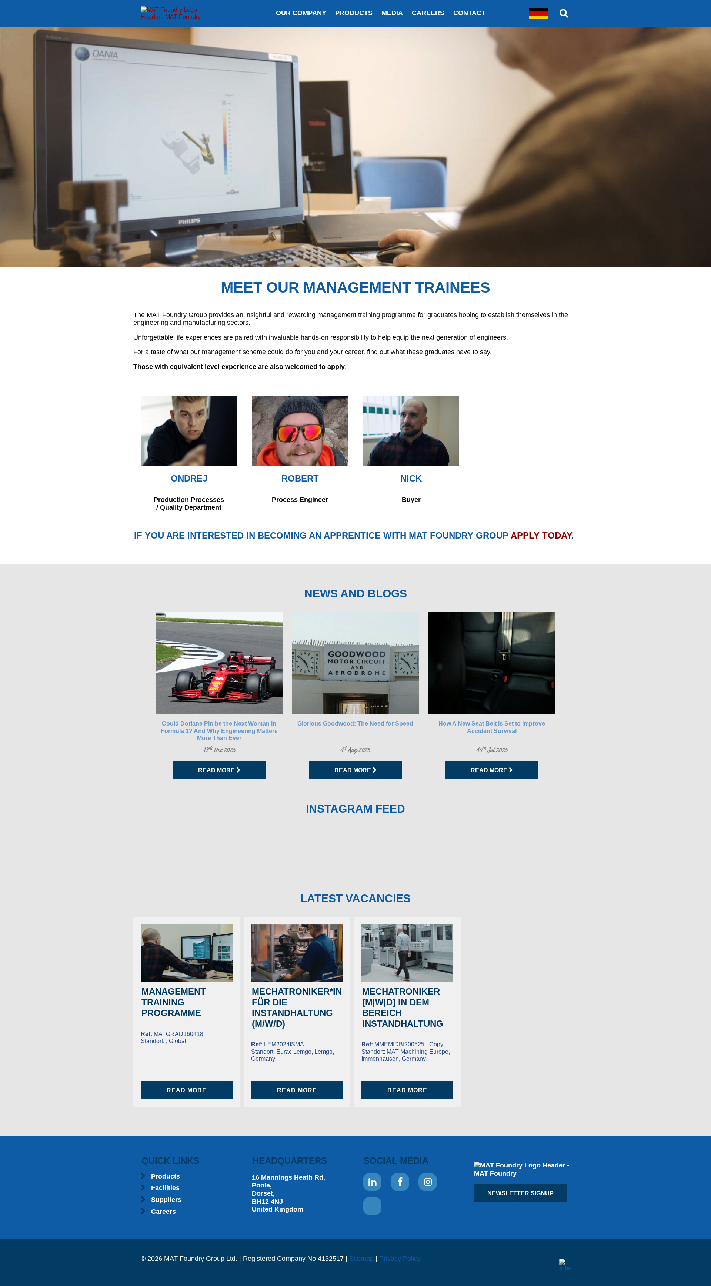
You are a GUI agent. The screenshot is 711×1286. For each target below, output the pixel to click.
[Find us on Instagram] (427, 1182)
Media (392, 13)
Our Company (301, 13)
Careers (428, 13)
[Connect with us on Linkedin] (372, 1182)
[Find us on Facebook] (400, 1182)
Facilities (165, 1188)
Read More (217, 770)
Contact (469, 13)
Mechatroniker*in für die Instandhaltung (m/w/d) (297, 1007)
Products (354, 13)
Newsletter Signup (520, 1193)
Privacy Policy (400, 1258)
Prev (143, 696)
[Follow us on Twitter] (372, 1206)
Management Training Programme (173, 1002)
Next (568, 696)
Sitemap (361, 1258)
